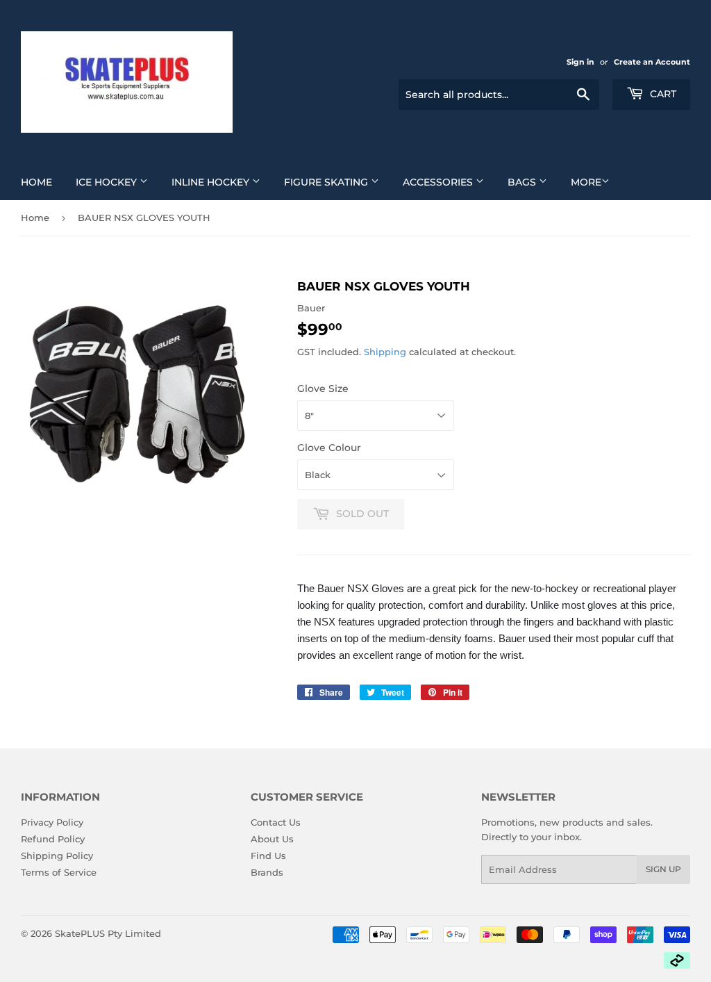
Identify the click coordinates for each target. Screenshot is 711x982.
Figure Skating (327, 182)
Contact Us (276, 822)
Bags (523, 182)
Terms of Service (59, 872)
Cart (661, 94)
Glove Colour (329, 447)
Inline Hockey (212, 182)
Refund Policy (53, 838)
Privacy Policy (52, 822)
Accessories (439, 182)
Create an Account (652, 62)
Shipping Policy (57, 855)
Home (36, 182)
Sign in (580, 62)
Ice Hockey (108, 182)
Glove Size (323, 388)
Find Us (268, 855)
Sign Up (663, 869)
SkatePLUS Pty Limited (108, 933)
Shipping (385, 351)
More (586, 182)
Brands (267, 872)
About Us (272, 838)
